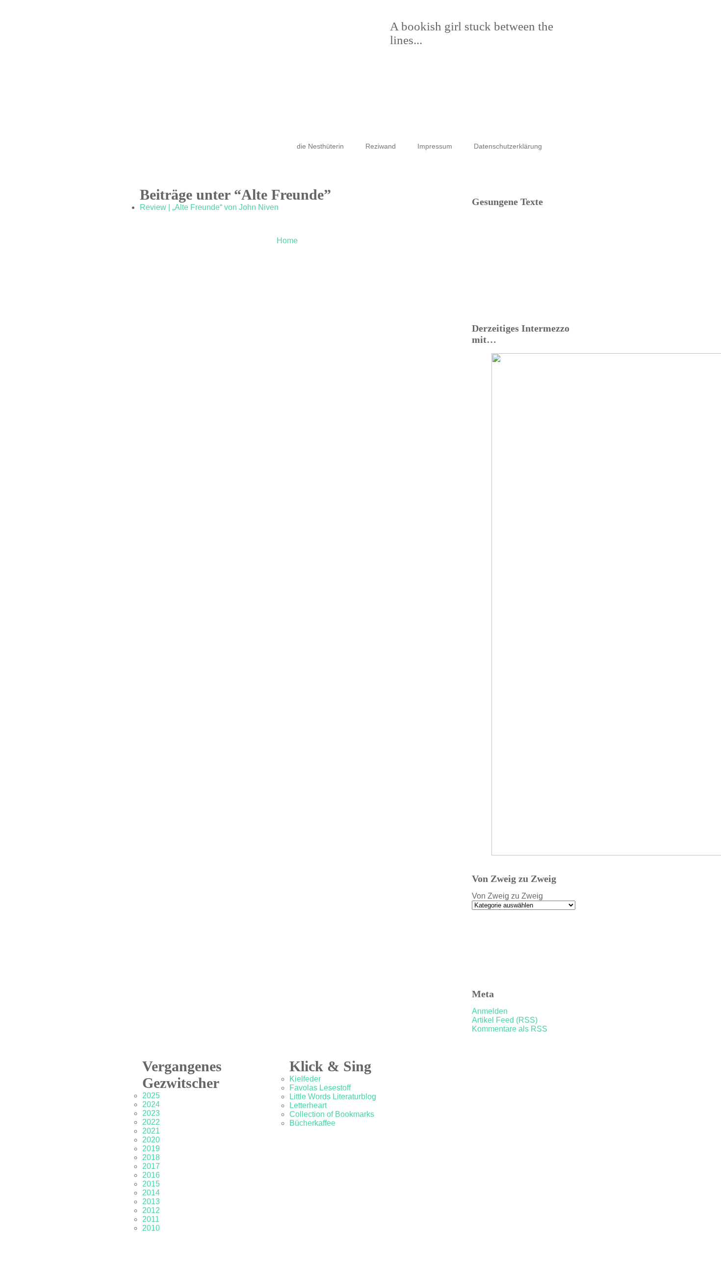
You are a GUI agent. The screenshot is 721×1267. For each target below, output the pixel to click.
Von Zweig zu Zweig (507, 896)
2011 (150, 1219)
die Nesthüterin (320, 146)
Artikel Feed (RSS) (505, 1020)
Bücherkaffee (312, 1123)
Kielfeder (305, 1079)
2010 (151, 1228)
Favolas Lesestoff (320, 1088)
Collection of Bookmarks (331, 1114)
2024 (151, 1104)
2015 (151, 1184)
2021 (151, 1131)
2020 (151, 1140)
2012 (151, 1210)
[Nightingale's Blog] (350, 54)
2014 (151, 1193)
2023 (151, 1113)
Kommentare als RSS (509, 1029)
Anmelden (490, 1011)
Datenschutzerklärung (508, 146)
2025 (151, 1095)
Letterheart (308, 1105)
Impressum (434, 146)
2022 (151, 1122)
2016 (151, 1175)
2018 (151, 1157)
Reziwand (380, 146)
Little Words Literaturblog (332, 1096)
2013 (151, 1201)
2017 (151, 1166)
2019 (151, 1148)
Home (287, 240)
